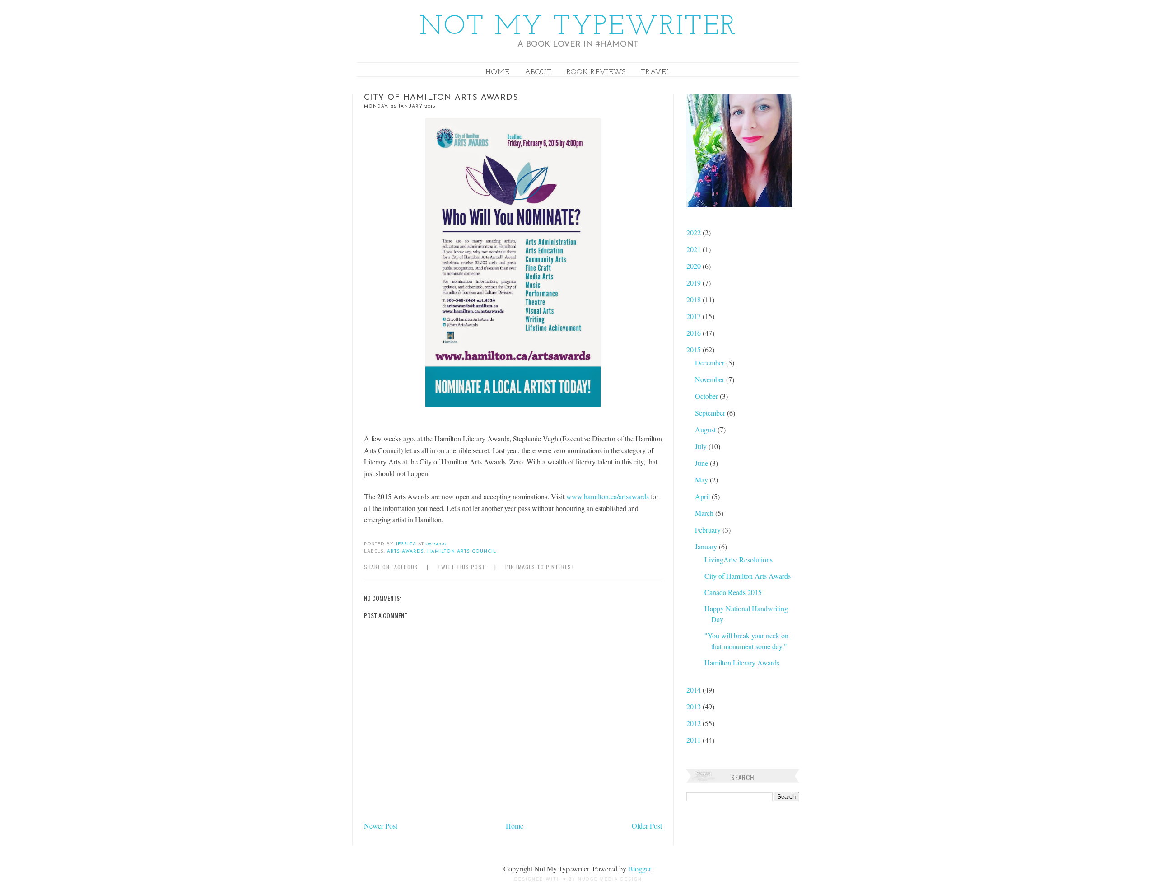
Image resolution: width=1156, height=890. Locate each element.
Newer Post (380, 825)
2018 (694, 299)
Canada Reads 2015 (733, 592)
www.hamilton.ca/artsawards (607, 496)
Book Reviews (596, 72)
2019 (694, 282)
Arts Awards (405, 551)
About (538, 72)
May (702, 479)
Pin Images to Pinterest (540, 567)
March (705, 513)
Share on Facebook (391, 567)
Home (497, 72)
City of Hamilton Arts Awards (747, 576)
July (702, 446)
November (710, 379)
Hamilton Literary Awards (741, 662)
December (710, 362)
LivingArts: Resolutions (738, 559)
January (707, 546)
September (711, 412)
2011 (694, 740)
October (707, 396)
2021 (694, 249)
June (702, 463)
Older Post (647, 825)
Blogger (639, 868)
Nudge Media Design (610, 879)
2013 (694, 706)
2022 (694, 232)
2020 (694, 266)
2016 (694, 332)
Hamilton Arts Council (461, 551)
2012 (694, 723)
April (703, 496)
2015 (694, 349)
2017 (694, 316)
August (706, 429)
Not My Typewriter (578, 27)
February (708, 529)
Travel (656, 72)
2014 (694, 689)
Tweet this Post (461, 567)
